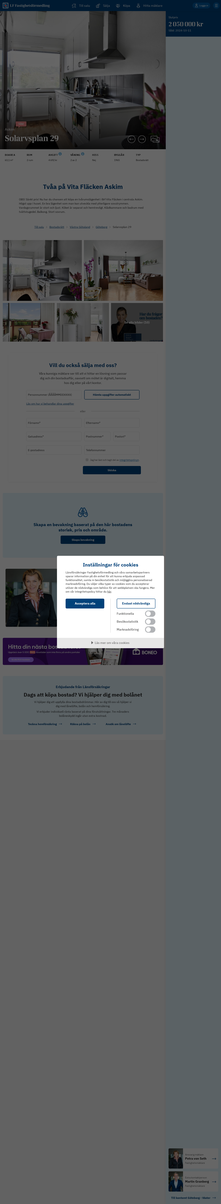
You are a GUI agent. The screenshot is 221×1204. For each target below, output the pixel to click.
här (109, 591)
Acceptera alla (85, 603)
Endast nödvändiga (136, 603)
